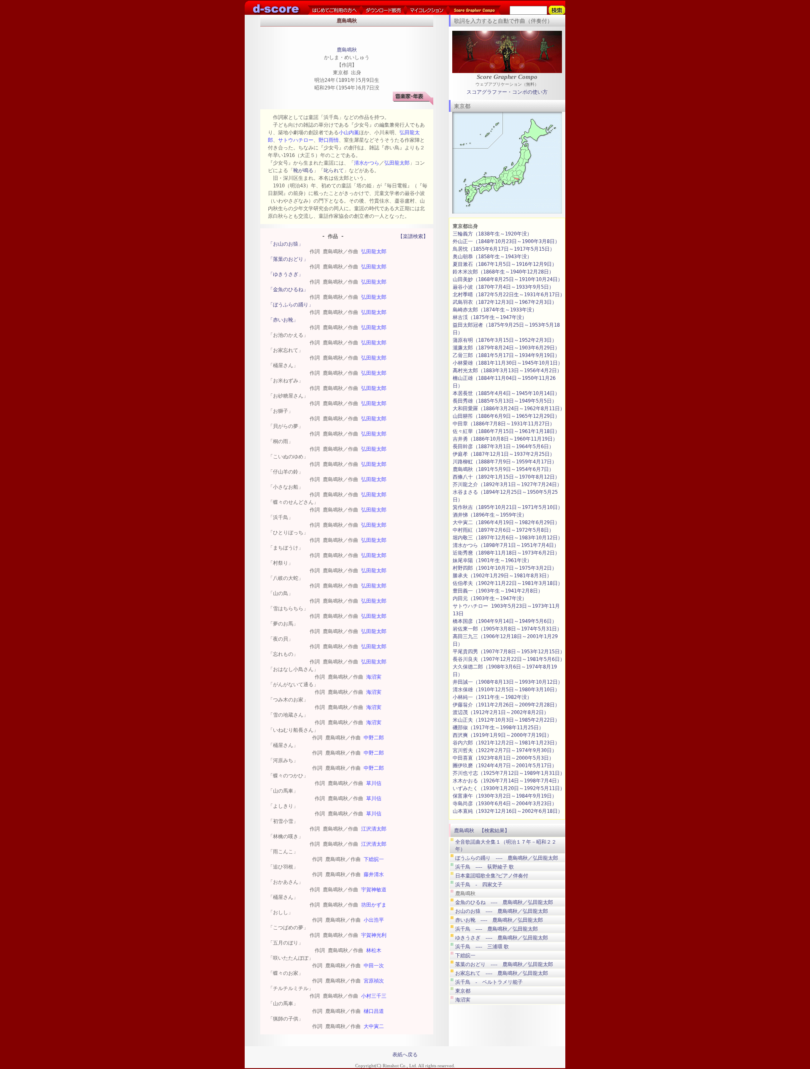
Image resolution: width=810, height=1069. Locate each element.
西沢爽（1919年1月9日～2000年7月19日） (502, 735)
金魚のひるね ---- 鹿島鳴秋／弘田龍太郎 (504, 902)
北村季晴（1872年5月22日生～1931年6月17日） (509, 295)
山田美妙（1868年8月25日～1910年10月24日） (508, 279)
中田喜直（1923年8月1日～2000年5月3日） (503, 758)
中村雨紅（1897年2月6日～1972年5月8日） (503, 530)
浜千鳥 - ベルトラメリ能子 (489, 982)
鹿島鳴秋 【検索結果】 (482, 831)
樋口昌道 (374, 1011)
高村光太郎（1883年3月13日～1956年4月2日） (507, 370)
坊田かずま (373, 905)
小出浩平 (374, 920)
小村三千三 (373, 996)
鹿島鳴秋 (347, 50)
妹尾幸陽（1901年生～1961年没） (492, 560)
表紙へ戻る (405, 1055)
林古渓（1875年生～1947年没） (490, 317)
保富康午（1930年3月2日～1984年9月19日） (505, 796)
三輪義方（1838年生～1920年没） (492, 234)
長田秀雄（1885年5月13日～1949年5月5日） (505, 401)
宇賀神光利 (373, 935)
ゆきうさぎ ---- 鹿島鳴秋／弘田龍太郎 (501, 938)
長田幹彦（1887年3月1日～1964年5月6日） (503, 446)
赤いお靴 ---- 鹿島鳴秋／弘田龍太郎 (499, 920)
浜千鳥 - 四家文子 (478, 885)
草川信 (373, 783)
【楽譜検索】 (413, 236)
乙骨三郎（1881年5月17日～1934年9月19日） (506, 355)
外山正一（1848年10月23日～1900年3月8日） (506, 241)
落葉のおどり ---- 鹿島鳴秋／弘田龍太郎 (504, 964)
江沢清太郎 (373, 829)
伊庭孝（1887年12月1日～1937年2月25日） (504, 454)
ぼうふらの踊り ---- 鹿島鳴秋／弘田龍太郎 (506, 858)
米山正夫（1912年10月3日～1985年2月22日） (506, 720)
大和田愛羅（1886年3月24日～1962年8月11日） (509, 408)
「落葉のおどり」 (288, 259)
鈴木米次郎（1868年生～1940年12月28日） (503, 272)
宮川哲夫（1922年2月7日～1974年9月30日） (505, 750)
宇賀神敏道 (373, 890)
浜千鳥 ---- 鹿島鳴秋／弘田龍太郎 (496, 929)
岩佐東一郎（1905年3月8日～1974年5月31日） (507, 629)
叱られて (334, 170)
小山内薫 (349, 132)
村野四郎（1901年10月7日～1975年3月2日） (505, 568)
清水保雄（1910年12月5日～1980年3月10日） (506, 690)
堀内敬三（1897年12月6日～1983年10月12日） (508, 538)
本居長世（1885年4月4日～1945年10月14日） (506, 393)
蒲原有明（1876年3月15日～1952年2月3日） (505, 340)
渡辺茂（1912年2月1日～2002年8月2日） (501, 712)
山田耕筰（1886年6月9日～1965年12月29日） (506, 416)
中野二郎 (374, 738)
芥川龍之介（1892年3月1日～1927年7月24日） (507, 484)
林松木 (373, 950)
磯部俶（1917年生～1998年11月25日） (498, 728)
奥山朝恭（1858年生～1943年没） (492, 257)
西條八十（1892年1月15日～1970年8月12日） (506, 477)
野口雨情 (329, 140)
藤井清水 (374, 874)
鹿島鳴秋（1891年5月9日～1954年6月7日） (503, 469)
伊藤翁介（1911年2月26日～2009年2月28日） (506, 705)
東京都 (462, 991)
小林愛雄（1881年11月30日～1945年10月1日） (508, 363)
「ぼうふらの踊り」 (290, 305)
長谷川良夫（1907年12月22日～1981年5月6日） (509, 659)
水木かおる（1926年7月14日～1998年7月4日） (507, 781)
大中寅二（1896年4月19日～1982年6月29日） (506, 522)
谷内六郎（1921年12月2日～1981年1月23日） (506, 743)
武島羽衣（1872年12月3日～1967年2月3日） (505, 302)
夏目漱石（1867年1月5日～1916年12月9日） (505, 264)
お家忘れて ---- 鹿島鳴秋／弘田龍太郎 (501, 973)
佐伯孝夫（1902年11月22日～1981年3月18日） (508, 583)
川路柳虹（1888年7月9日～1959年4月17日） (505, 462)
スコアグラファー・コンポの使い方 (507, 92)
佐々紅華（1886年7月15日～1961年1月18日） (506, 431)
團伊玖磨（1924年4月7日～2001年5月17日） (505, 766)
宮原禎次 (374, 981)
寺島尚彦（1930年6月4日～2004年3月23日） (505, 803)
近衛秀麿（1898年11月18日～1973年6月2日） (506, 553)
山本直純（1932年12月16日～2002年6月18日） (508, 811)
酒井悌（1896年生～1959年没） (490, 515)
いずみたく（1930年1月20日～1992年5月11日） (509, 788)
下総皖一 (374, 859)
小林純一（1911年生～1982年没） (492, 697)
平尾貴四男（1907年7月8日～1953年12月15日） (509, 652)
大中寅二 (374, 1026)
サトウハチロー (295, 140)
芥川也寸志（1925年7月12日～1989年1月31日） (509, 773)
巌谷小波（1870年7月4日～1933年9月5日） (503, 287)
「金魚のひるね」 (288, 289)
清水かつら (366, 163)
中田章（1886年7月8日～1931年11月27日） (504, 424)
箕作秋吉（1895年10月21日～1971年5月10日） (508, 507)
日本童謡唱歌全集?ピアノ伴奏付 (491, 876)
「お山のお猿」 (285, 244)
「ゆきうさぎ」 (285, 274)
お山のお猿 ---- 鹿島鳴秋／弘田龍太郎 (501, 911)
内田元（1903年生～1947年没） (490, 598)
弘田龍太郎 (397, 163)
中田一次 (374, 966)
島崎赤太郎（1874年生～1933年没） (495, 310)
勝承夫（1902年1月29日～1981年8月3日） (502, 576)
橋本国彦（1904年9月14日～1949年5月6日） (505, 621)
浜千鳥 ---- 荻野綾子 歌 (484, 867)
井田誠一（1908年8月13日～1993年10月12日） (508, 682)
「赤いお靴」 (283, 320)
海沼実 (373, 677)
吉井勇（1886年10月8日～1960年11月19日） (505, 439)
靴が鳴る (303, 170)
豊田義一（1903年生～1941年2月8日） (498, 591)
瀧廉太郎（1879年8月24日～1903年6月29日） (506, 348)
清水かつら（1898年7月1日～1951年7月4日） (506, 545)
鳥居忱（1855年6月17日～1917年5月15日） (504, 249)
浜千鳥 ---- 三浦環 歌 (482, 947)
